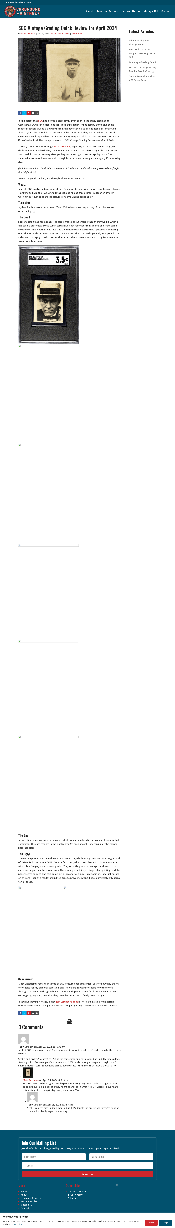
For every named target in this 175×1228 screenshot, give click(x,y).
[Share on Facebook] (20, 113)
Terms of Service (77, 1191)
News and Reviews (107, 11)
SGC (40, 120)
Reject (151, 1222)
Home (24, 1191)
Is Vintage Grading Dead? (142, 62)
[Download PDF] (69, 1021)
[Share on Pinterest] (29, 113)
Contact (166, 11)
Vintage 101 (151, 11)
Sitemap (72, 1198)
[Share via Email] (33, 113)
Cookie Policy (16, 1224)
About (89, 11)
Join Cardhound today (67, 1001)
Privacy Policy (75, 1194)
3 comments (78, 33)
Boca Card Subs (62, 146)
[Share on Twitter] (24, 113)
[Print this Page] (37, 113)
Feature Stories (130, 11)
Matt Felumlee (28, 33)
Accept (165, 1222)
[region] (87, 1220)
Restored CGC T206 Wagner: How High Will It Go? (142, 53)
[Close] (172, 1215)
